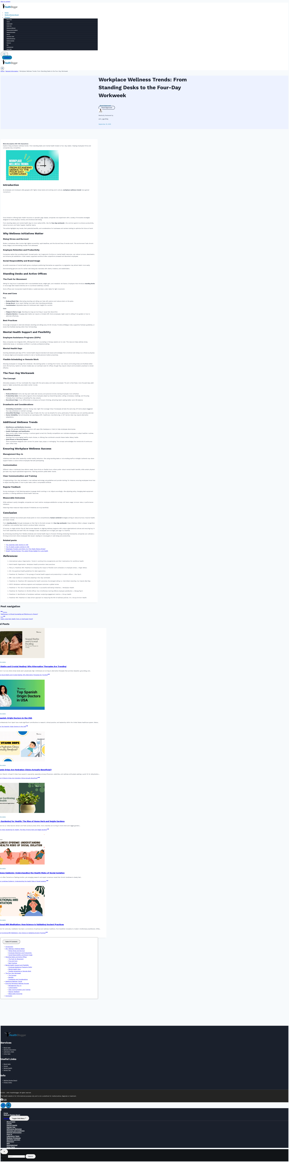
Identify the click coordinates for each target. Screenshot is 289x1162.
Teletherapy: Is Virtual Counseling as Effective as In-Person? (19, 613)
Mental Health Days (14, 969)
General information (11, 32)
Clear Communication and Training (19, 989)
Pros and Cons (12, 961)
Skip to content (5, 1)
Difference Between (11, 28)
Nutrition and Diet (10, 40)
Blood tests (9, 19)
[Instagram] (6, 1100)
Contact (7, 57)
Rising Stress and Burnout (16, 951)
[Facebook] (2, 1100)
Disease (6, 1118)
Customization (12, 987)
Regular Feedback (14, 991)
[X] (4, 1100)
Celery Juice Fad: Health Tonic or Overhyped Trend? (17, 618)
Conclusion (8, 996)
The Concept (12, 975)
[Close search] (4, 1151)
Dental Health (9, 23)
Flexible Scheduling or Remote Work (19, 971)
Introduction (9, 946)
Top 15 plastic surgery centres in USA (17, 547)
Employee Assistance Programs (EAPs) (20, 967)
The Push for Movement (15, 959)
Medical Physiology (11, 38)
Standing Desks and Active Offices (16, 957)
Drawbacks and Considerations (18, 979)
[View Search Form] (4, 54)
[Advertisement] (46, 128)
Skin (7, 45)
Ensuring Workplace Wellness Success (17, 983)
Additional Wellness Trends (13, 981)
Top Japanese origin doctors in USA (17, 545)
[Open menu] (2, 68)
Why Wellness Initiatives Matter (15, 948)
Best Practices (12, 963)
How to (8, 34)
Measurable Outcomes (15, 993)
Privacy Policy (8, 1082)
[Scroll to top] (3, 1105)
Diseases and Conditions (12, 30)
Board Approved (107, 107)
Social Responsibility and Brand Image (20, 955)
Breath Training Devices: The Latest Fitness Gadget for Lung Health (27, 551)
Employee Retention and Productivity (20, 953)
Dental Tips (9, 25)
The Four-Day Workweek (13, 973)
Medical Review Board (12, 15)
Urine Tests (9, 49)
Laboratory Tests (10, 36)
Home (6, 12)
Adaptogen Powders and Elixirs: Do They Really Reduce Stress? (25, 549)
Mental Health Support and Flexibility (17, 965)
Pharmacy (9, 42)
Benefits (10, 977)
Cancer (8, 21)
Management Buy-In (14, 985)
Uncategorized (10, 47)
